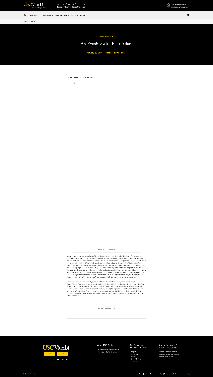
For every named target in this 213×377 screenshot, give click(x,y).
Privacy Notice (138, 374)
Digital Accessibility (170, 374)
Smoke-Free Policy (184, 374)
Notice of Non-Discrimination (153, 374)
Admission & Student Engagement (71, 5)
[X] (49, 359)
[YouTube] (58, 359)
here (84, 293)
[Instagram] (53, 359)
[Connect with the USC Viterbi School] (67, 359)
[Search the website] (188, 15)
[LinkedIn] (62, 359)
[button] (24, 15)
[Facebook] (44, 359)
